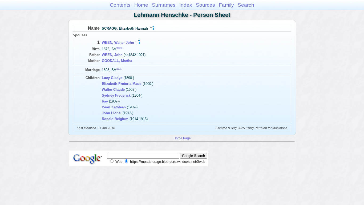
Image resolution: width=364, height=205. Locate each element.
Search (246, 5)
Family (226, 5)
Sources (205, 5)
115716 (119, 48)
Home (141, 5)
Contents (120, 5)
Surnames (164, 5)
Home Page (182, 138)
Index (185, 5)
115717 (119, 69)
